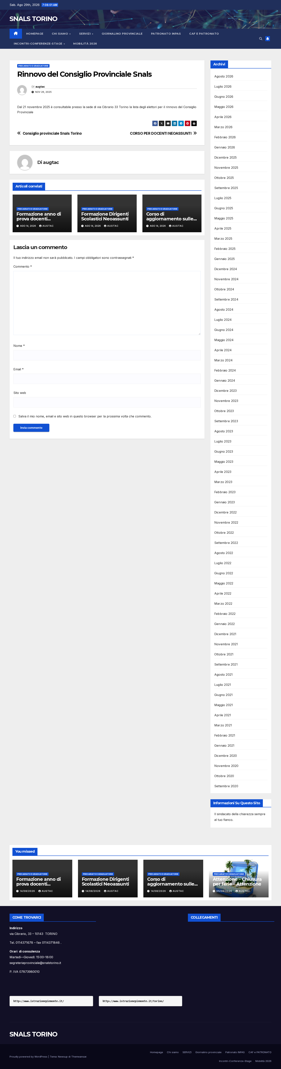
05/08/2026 (224, 891)
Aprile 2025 (222, 228)
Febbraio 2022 (225, 614)
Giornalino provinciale (122, 33)
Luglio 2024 (223, 320)
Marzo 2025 (223, 238)
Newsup (63, 1056)
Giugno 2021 (223, 695)
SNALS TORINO (33, 19)
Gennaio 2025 (224, 259)
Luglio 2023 (222, 441)
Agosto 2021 (223, 674)
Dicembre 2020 (225, 756)
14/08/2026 (28, 891)
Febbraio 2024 (225, 370)
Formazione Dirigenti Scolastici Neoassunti (104, 216)
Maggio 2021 (223, 705)
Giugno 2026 (223, 97)
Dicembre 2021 (225, 634)
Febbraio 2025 (225, 249)
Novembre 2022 (226, 522)
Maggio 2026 (223, 107)
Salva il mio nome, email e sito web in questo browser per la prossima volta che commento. (84, 416)
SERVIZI (85, 33)
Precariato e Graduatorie (33, 66)
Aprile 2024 (223, 350)
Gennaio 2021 (224, 745)
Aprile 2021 (222, 715)
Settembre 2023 (226, 421)
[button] (260, 39)
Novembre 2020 (226, 766)
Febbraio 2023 (225, 492)
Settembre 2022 (226, 543)
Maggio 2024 (224, 340)
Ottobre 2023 (224, 411)
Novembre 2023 (226, 401)
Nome (19, 346)
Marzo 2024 (223, 360)
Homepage (34, 33)
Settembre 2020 (226, 786)
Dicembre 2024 (225, 269)
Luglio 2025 (222, 198)
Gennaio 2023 (224, 502)
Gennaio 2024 (224, 380)
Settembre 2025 (226, 188)
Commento (22, 266)
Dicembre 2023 (225, 391)
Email (18, 369)
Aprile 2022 (222, 593)
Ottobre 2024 (224, 289)
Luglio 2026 (222, 86)
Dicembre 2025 (225, 157)
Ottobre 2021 (223, 654)
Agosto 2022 (223, 553)
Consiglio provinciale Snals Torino (52, 133)
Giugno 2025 (223, 208)
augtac (40, 86)
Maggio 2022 (223, 583)
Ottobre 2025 (224, 178)
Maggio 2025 (223, 218)
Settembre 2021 (226, 664)
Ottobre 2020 (224, 776)
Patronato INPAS (166, 33)
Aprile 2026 (222, 117)
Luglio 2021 (222, 685)
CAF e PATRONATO (204, 33)
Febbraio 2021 (224, 735)
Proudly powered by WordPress (29, 1056)
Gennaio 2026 (224, 147)
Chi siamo (60, 33)
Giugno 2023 (223, 451)
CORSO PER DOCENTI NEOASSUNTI (160, 133)
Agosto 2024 (223, 309)
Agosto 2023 (223, 431)
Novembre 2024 (226, 279)
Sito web (19, 393)
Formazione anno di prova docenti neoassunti (38, 218)
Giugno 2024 (223, 330)
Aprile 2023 (222, 472)
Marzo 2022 (223, 603)
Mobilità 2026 (85, 43)
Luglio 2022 (222, 563)
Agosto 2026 (223, 76)
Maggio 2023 (223, 462)
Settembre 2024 (226, 299)
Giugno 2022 (223, 573)
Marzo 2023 (223, 482)
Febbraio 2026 (225, 137)
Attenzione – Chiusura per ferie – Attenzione (237, 881)
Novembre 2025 (226, 167)
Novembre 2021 (226, 644)
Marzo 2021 (223, 725)
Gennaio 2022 (224, 624)
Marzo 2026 (223, 127)
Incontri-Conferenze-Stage (38, 43)
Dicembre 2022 (225, 512)
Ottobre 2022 (224, 532)
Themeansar (78, 1056)
